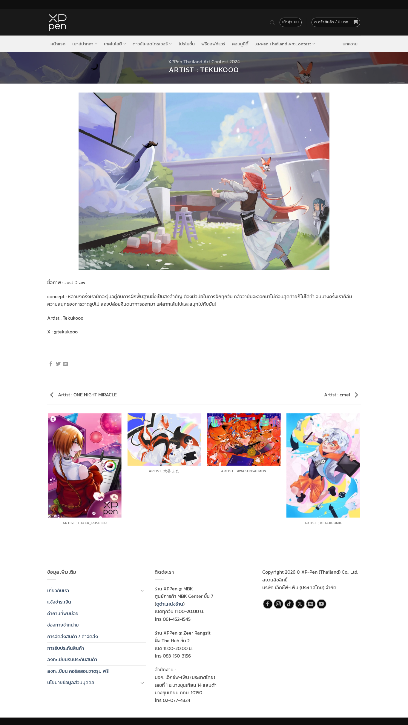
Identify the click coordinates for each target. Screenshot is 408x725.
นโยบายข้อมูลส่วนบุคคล (70, 682)
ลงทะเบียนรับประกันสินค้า (72, 659)
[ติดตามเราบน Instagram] (278, 604)
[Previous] (48, 486)
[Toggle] (142, 590)
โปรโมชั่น (187, 43)
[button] (336, 22)
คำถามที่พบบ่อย (63, 613)
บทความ (350, 43)
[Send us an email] (311, 604)
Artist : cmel (337, 394)
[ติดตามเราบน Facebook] (268, 604)
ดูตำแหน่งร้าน (169, 603)
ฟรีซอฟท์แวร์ (213, 43)
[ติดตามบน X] (300, 604)
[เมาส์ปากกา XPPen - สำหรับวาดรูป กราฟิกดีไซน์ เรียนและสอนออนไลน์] (57, 22)
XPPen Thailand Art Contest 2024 (204, 61)
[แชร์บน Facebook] (50, 364)
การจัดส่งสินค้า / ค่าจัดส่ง (72, 636)
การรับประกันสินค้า (65, 648)
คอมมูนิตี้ (240, 43)
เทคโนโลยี (113, 44)
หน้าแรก (57, 43)
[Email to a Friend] (65, 364)
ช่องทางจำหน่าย (63, 624)
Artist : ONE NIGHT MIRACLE (87, 394)
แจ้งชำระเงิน (59, 601)
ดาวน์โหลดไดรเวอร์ (150, 44)
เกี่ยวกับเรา (58, 590)
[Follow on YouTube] (321, 604)
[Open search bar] (272, 22)
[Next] (359, 486)
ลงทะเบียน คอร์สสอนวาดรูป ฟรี (78, 671)
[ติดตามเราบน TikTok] (289, 604)
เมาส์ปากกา (82, 44)
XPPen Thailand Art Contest (283, 44)
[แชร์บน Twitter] (58, 364)
